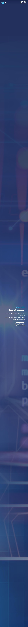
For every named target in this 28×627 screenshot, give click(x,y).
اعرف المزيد (20, 324)
